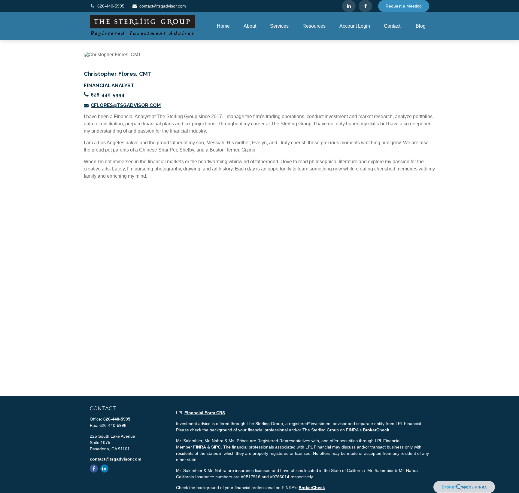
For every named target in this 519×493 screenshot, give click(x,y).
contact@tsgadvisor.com (162, 6)
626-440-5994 (107, 95)
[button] (223, 26)
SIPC (216, 447)
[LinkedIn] (349, 6)
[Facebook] (365, 6)
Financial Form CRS (204, 412)
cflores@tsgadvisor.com (126, 105)
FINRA (200, 447)
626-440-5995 (110, 6)
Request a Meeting (404, 6)
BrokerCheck (376, 429)
